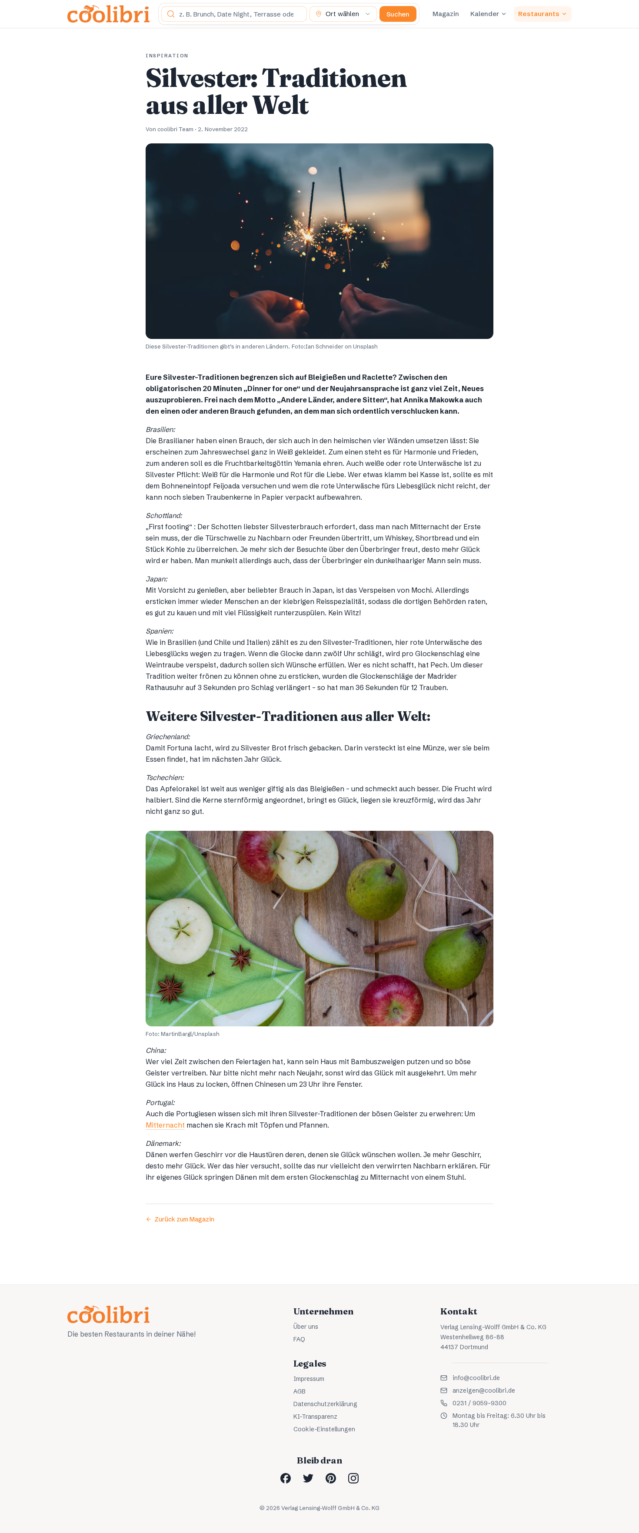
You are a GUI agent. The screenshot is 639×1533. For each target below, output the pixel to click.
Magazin (446, 14)
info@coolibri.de (476, 1378)
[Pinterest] (331, 1478)
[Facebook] (285, 1478)
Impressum (308, 1379)
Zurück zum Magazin (184, 1219)
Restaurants (538, 14)
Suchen (397, 14)
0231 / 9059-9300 (479, 1403)
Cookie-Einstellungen (324, 1429)
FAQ (299, 1339)
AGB (299, 1391)
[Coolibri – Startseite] (108, 14)
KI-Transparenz (315, 1416)
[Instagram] (353, 1478)
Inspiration (167, 56)
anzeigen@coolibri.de (484, 1390)
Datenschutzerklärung (325, 1404)
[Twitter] (308, 1478)
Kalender (484, 14)
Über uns (305, 1327)
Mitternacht (165, 1125)
